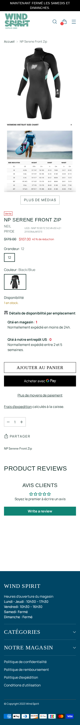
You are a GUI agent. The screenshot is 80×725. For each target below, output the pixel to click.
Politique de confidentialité (25, 661)
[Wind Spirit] (17, 21)
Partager (20, 436)
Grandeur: (14, 248)
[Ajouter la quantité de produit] (22, 421)
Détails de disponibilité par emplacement (42, 313)
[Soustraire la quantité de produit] (8, 421)
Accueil (9, 41)
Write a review (40, 511)
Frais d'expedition (18, 406)
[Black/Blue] (15, 282)
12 (9, 257)
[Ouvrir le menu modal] (73, 21)
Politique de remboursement (26, 669)
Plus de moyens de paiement (40, 395)
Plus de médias (40, 200)
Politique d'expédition (21, 677)
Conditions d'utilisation (22, 685)
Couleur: (19, 269)
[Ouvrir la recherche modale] (54, 21)
